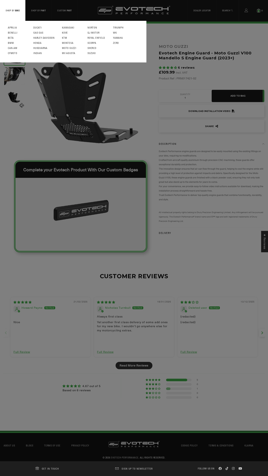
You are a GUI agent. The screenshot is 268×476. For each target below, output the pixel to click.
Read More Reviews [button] (134, 365)
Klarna (248, 445)
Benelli (13, 32)
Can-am (12, 48)
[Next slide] (262, 333)
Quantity (185, 94)
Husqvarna (40, 48)
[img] (22, 302)
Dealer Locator (202, 10)
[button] (168, 68)
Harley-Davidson (44, 38)
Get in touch (50, 468)
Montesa (67, 43)
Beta (11, 38)
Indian (37, 53)
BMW (11, 43)
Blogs (29, 445)
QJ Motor (93, 32)
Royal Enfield (96, 38)
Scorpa (92, 43)
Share (210, 126)
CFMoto (12, 53)
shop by (13, 10)
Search (226, 10)
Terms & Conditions (221, 445)
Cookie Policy (189, 445)
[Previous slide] (6, 333)
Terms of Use (52, 445)
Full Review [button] (21, 352)
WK (115, 32)
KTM (64, 38)
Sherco (92, 48)
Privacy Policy (80, 445)
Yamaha (118, 38)
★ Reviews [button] (264, 241)
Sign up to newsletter (137, 468)
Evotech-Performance (124, 457)
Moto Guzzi (69, 48)
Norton (92, 27)
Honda (37, 43)
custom (64, 10)
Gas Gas (38, 32)
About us (9, 445)
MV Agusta (68, 53)
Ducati (37, 27)
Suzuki (92, 53)
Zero (116, 43)
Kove (65, 32)
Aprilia (12, 27)
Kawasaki (68, 27)
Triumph (118, 27)
